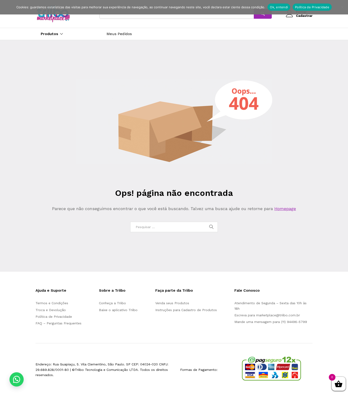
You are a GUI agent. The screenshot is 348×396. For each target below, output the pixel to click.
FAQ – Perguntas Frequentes (58, 323)
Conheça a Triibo (112, 303)
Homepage (285, 208)
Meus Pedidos (119, 34)
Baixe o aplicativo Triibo (118, 310)
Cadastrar (304, 16)
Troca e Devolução (51, 310)
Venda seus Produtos (172, 303)
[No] (342, 7)
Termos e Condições (52, 303)
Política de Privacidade (54, 316)
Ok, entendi (279, 7)
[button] (16, 379)
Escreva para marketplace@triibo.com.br (267, 315)
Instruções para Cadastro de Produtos (186, 310)
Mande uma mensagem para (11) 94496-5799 (270, 322)
